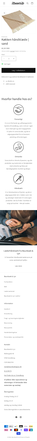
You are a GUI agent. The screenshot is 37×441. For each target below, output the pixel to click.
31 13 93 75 (8, 371)
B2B (5, 287)
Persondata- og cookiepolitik (13, 337)
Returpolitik (8, 328)
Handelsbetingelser (10, 332)
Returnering (8, 323)
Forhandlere (8, 282)
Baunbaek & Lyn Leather (12, 296)
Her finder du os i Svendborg (14, 375)
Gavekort (7, 309)
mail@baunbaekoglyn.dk (13, 367)
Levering (12, 51)
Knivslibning (8, 314)
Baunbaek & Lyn (16, 437)
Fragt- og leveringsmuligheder (14, 318)
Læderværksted (9, 291)
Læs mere (18, 266)
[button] (4, 3)
